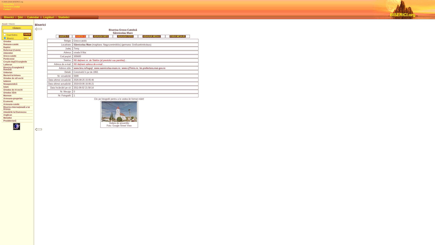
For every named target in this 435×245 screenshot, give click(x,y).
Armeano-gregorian (12, 98)
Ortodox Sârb (9, 93)
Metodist (7, 118)
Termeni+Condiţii (11, 7)
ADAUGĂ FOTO (125, 36)
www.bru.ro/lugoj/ (83, 68)
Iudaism (7, 81)
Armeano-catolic (11, 104)
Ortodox (7, 41)
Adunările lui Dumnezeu (14, 112)
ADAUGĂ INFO (101, 36)
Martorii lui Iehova (12, 75)
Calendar (33, 17)
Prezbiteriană (9, 121)
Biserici (9, 17)
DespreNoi (8, 4)
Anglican (7, 115)
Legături (48, 17)
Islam (6, 87)
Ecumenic (8, 101)
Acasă (4, 24)
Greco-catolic (9, 56)
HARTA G (80, 36)
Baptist (6, 47)
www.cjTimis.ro (130, 68)
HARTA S (64, 36)
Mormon (7, 96)
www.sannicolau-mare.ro (107, 68)
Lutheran (7, 65)
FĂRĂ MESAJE (178, 36)
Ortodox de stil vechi (13, 78)
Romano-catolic (11, 44)
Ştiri (20, 17)
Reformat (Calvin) (12, 50)
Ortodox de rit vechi (12, 90)
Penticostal (8, 59)
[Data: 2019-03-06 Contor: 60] (119, 121)
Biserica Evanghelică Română (13, 69)
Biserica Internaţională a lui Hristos (16, 108)
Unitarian (7, 72)
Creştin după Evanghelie (15, 62)
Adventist (8, 53)
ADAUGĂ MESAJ (152, 36)
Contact (7, 9)
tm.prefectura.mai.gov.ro (152, 68)
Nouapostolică (10, 84)
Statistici (63, 17)
